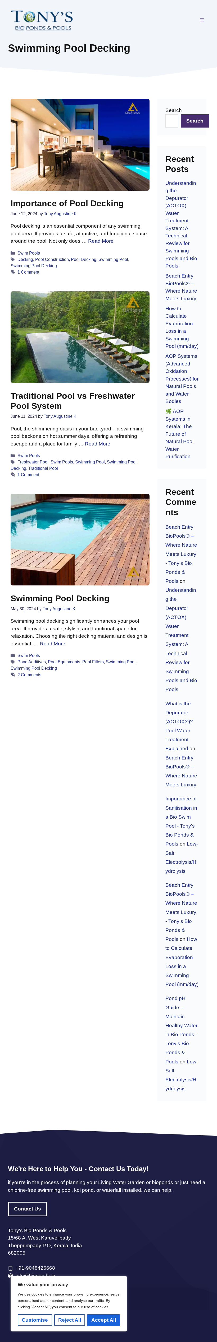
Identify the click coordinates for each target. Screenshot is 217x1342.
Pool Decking (83, 259)
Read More (101, 241)
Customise (35, 1320)
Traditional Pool (43, 468)
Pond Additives (31, 661)
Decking (25, 259)
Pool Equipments (64, 661)
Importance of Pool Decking (67, 203)
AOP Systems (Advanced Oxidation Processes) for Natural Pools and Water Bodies (181, 378)
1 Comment (28, 272)
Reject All (69, 1320)
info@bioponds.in (35, 1275)
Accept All (103, 1320)
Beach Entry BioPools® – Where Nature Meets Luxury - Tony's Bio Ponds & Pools (181, 554)
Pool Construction (52, 259)
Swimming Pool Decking (34, 265)
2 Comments (29, 674)
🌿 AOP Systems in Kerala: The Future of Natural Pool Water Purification (179, 434)
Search (173, 110)
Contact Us (27, 1209)
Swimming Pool (113, 259)
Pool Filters (93, 661)
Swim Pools (28, 253)
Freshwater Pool (32, 461)
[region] (69, 1303)
